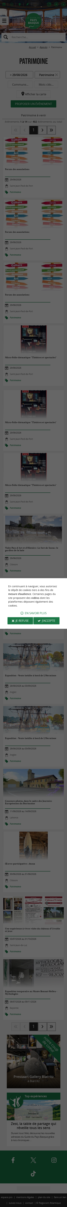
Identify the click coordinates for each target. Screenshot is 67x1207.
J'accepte (48, 621)
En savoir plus (36, 613)
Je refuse (22, 621)
